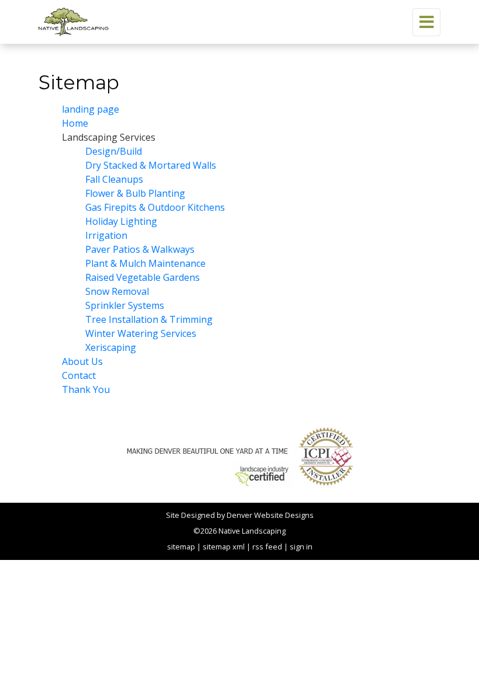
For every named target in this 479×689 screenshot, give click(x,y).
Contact (79, 375)
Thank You (86, 389)
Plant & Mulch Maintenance (145, 263)
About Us (82, 361)
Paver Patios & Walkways (140, 249)
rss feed (267, 546)
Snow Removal (117, 291)
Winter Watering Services (140, 333)
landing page (90, 109)
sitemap (181, 546)
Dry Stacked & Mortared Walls (150, 165)
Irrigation (106, 235)
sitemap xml (224, 546)
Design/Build (113, 151)
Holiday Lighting (121, 221)
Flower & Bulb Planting (135, 193)
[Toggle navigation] (426, 22)
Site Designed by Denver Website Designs (240, 515)
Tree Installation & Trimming (149, 319)
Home (75, 123)
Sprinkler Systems (124, 305)
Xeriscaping (110, 347)
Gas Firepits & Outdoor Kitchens (155, 207)
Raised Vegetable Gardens (142, 277)
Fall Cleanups (114, 179)
